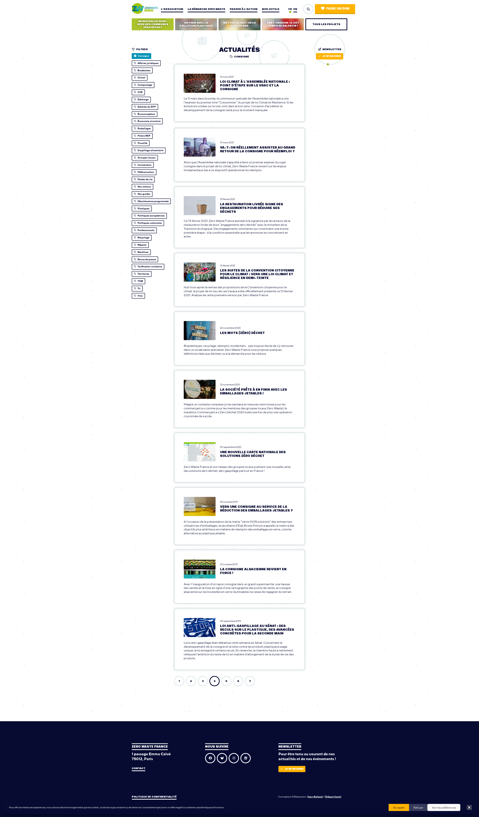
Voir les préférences (444, 807)
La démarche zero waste (206, 9)
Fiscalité (142, 143)
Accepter (399, 807)
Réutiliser (143, 252)
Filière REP (144, 135)
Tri (139, 288)
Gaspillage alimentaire (150, 150)
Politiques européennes (151, 215)
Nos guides (144, 194)
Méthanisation (146, 172)
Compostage (145, 84)
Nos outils (270, 9)
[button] (469, 807)
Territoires (143, 273)
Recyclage (143, 237)
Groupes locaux (147, 157)
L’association (172, 9)
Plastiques (144, 208)
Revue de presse (147, 259)
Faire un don (337, 8)
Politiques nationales (150, 223)
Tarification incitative (150, 266)
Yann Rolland (315, 796)
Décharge (143, 99)
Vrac (140, 295)
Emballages (144, 128)
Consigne (143, 55)
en (295, 9)
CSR (140, 92)
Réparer (142, 244)
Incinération (145, 165)
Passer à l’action (243, 9)
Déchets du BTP (147, 106)
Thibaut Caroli (333, 796)
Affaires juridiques (148, 63)
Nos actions (144, 186)
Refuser (418, 807)
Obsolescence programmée (153, 201)
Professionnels (146, 230)
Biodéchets (144, 70)
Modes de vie (145, 179)
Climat (141, 77)
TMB (140, 281)
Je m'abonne (331, 56)
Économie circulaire (149, 121)
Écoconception (146, 114)
